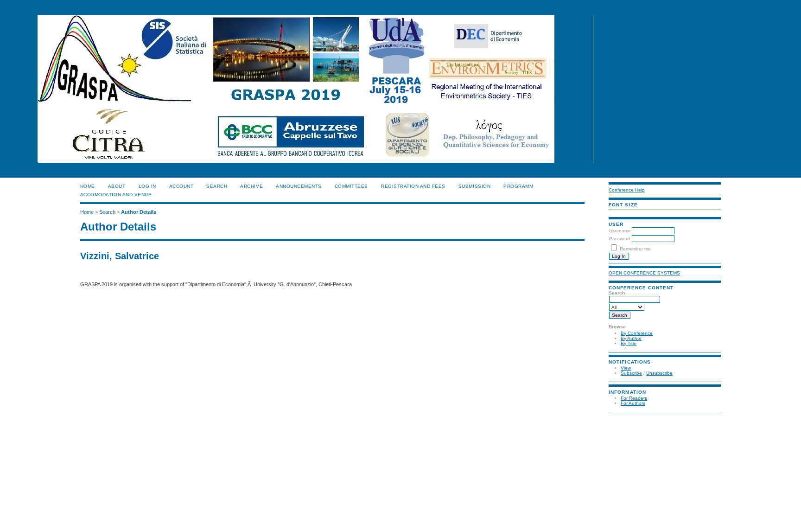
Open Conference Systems (644, 272)
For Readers (634, 398)
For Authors (633, 403)
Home (87, 186)
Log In (147, 186)
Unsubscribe (659, 373)
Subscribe (631, 373)
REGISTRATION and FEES (413, 186)
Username (620, 230)
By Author (631, 338)
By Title (628, 343)
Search (216, 186)
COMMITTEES (351, 186)
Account (181, 186)
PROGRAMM (518, 186)
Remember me (635, 248)
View (626, 368)
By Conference (637, 333)
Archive (251, 186)
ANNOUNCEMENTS (299, 186)
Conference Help (627, 189)
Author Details (138, 212)
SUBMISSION (474, 186)
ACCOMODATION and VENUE (116, 194)
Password (619, 238)
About (117, 186)
